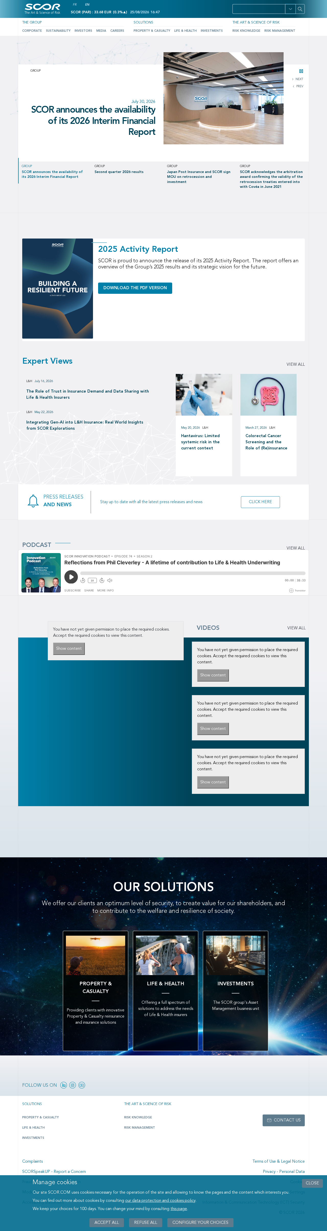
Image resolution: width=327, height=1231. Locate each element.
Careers (117, 31)
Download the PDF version (135, 288)
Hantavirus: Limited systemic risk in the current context (200, 442)
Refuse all (145, 1223)
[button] (290, 9)
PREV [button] (299, 86)
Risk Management (279, 31)
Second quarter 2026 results (100, 115)
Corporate (32, 31)
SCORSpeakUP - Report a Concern (54, 1172)
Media (101, 31)
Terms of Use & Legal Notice (278, 1162)
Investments (212, 31)
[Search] (300, 9)
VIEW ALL (296, 628)
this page (178, 1209)
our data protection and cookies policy (160, 1201)
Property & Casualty (152, 31)
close (312, 1183)
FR (74, 4)
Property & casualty (40, 1117)
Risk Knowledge (246, 31)
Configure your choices (200, 1223)
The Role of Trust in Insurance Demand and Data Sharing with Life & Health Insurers (87, 395)
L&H (29, 381)
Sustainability (58, 31)
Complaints (32, 1162)
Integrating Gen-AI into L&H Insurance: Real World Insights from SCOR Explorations (84, 425)
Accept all (107, 1223)
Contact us (287, 1120)
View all (296, 365)
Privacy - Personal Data (284, 1172)
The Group (32, 22)
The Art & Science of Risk (255, 22)
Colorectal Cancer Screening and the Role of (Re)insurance (266, 442)
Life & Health (185, 31)
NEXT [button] (299, 79)
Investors (83, 31)
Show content (69, 649)
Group (35, 70)
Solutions (143, 22)
